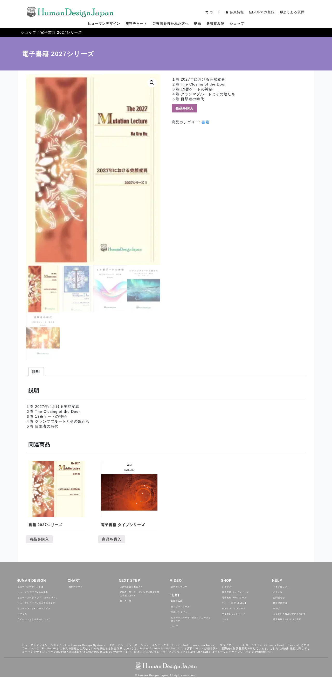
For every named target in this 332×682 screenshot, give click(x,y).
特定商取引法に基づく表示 (287, 619)
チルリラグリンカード (233, 608)
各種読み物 (215, 23)
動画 (197, 23)
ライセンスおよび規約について (34, 619)
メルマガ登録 (264, 12)
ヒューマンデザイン (104, 23)
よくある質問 (294, 12)
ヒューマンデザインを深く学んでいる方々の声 (191, 619)
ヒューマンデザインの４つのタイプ (36, 603)
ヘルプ (276, 608)
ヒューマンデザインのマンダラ (34, 608)
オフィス (22, 614)
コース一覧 (126, 601)
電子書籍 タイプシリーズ (235, 592)
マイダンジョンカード (233, 614)
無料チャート (136, 23)
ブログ (174, 626)
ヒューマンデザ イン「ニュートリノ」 (38, 597)
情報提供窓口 (280, 603)
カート (225, 619)
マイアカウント (281, 587)
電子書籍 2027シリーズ (61, 32)
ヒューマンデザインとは (30, 587)
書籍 (205, 122)
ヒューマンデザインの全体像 (33, 592)
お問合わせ (279, 597)
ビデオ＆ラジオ (179, 587)
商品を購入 (184, 108)
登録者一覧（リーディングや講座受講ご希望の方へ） (140, 594)
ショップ (237, 23)
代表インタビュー (180, 612)
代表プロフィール (180, 607)
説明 (36, 372)
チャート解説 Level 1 (234, 603)
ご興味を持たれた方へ (171, 23)
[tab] (36, 371)
